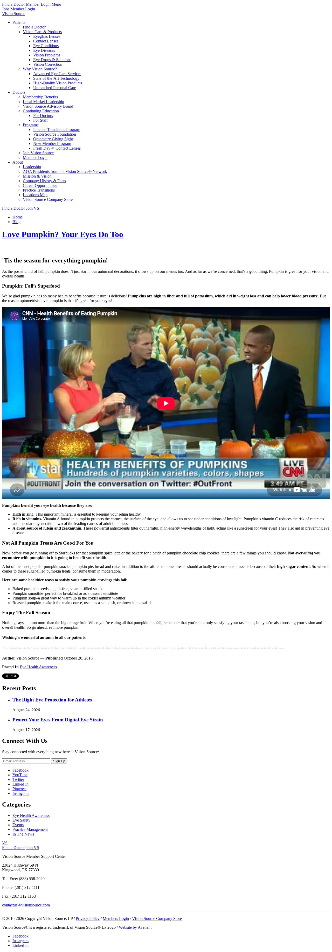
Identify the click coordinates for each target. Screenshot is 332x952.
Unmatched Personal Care (54, 87)
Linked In (20, 784)
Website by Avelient (135, 927)
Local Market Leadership (43, 101)
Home (17, 217)
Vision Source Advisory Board (48, 106)
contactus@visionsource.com (26, 905)
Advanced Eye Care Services (57, 73)
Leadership (32, 167)
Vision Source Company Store (48, 199)
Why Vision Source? (40, 69)
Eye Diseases (44, 50)
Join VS (32, 208)
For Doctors (43, 115)
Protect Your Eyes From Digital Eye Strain (57, 719)
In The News (23, 834)
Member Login (38, 4)
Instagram (20, 793)
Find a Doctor (13, 4)
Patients (18, 22)
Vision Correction (47, 64)
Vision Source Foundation (54, 134)
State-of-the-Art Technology (56, 78)
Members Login (116, 918)
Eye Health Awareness (38, 667)
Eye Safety (21, 820)
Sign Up (59, 761)
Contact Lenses (45, 41)
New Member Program (52, 143)
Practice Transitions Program (56, 129)
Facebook (20, 770)
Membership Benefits (40, 97)
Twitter (18, 779)
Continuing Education (41, 111)
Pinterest (19, 789)
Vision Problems (46, 55)
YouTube (19, 775)
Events (18, 825)
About (17, 162)
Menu (56, 4)
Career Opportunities (40, 185)
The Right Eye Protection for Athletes (52, 699)
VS (5, 843)
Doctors (18, 92)
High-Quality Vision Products (57, 83)
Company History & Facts (44, 181)
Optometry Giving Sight (53, 139)
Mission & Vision (37, 176)
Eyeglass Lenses (46, 36)
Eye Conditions (46, 45)
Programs (30, 125)
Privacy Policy (88, 918)
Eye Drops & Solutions (52, 59)
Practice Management (30, 829)
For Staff (40, 120)
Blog (16, 221)
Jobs (5, 9)
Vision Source (13, 13)
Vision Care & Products (42, 32)
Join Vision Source (38, 153)
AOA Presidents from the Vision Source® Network (65, 171)
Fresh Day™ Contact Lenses (57, 148)
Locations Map (35, 195)
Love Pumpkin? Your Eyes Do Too (62, 234)
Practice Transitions (39, 190)
